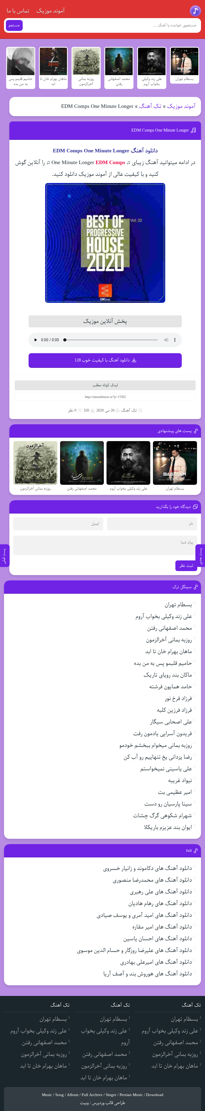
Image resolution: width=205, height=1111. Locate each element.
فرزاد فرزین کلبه (174, 710)
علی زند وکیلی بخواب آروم (164, 616)
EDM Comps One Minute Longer (160, 130)
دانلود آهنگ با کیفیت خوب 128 (102, 360)
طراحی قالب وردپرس (108, 1103)
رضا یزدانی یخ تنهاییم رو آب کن (158, 757)
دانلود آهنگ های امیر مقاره (162, 927)
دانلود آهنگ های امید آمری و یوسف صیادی (144, 915)
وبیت (84, 1103)
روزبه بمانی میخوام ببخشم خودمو (155, 745)
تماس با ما (18, 11)
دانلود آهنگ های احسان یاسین (157, 938)
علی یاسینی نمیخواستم (166, 769)
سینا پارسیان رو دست (168, 804)
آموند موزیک (50, 11)
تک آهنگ (150, 106)
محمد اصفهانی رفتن (169, 628)
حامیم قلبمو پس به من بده (163, 663)
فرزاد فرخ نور (178, 698)
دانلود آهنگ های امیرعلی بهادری (156, 962)
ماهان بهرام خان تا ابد (168, 651)
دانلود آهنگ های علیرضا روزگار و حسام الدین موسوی (134, 950)
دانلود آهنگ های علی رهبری (161, 892)
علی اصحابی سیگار (171, 722)
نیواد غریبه (180, 780)
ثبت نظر (186, 565)
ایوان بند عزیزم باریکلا (168, 827)
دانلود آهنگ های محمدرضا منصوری (152, 880)
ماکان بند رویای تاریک (168, 675)
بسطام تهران (178, 604)
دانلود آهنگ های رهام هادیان (160, 903)
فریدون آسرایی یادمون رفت (162, 733)
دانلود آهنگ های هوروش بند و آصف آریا (147, 974)
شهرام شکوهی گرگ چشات (162, 815)
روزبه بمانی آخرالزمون (169, 640)
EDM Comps (110, 162)
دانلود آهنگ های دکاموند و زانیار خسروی (147, 868)
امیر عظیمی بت (175, 792)
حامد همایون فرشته (170, 686)
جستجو (14, 25)
